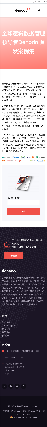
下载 (23, 211)
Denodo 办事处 (34, 411)
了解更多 (13, 256)
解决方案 (6, 329)
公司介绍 (6, 322)
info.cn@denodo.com (14, 357)
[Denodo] (22, 10)
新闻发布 (6, 332)
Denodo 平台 (8, 325)
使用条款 (5, 411)
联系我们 (6, 335)
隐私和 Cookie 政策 (18, 411)
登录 (45, 2)
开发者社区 (36, 2)
